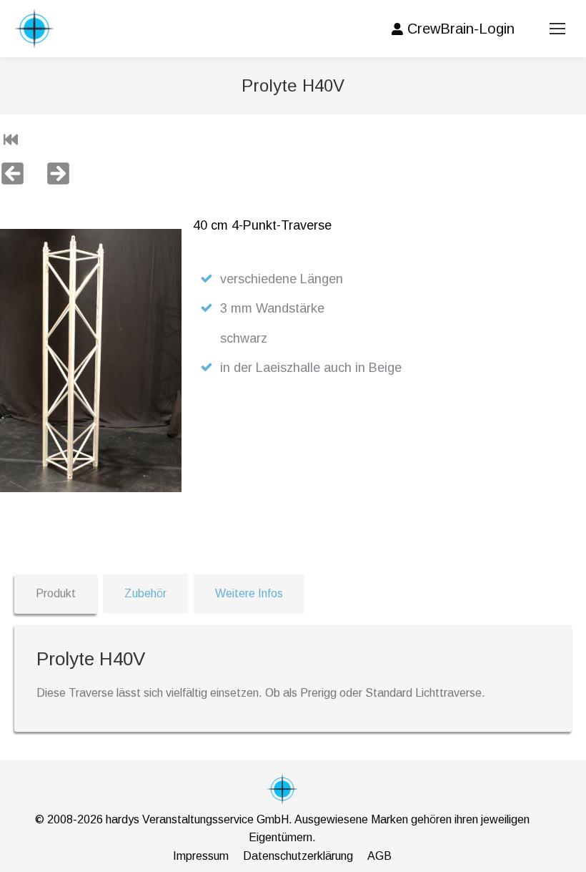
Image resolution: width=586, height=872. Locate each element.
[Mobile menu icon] (557, 28)
